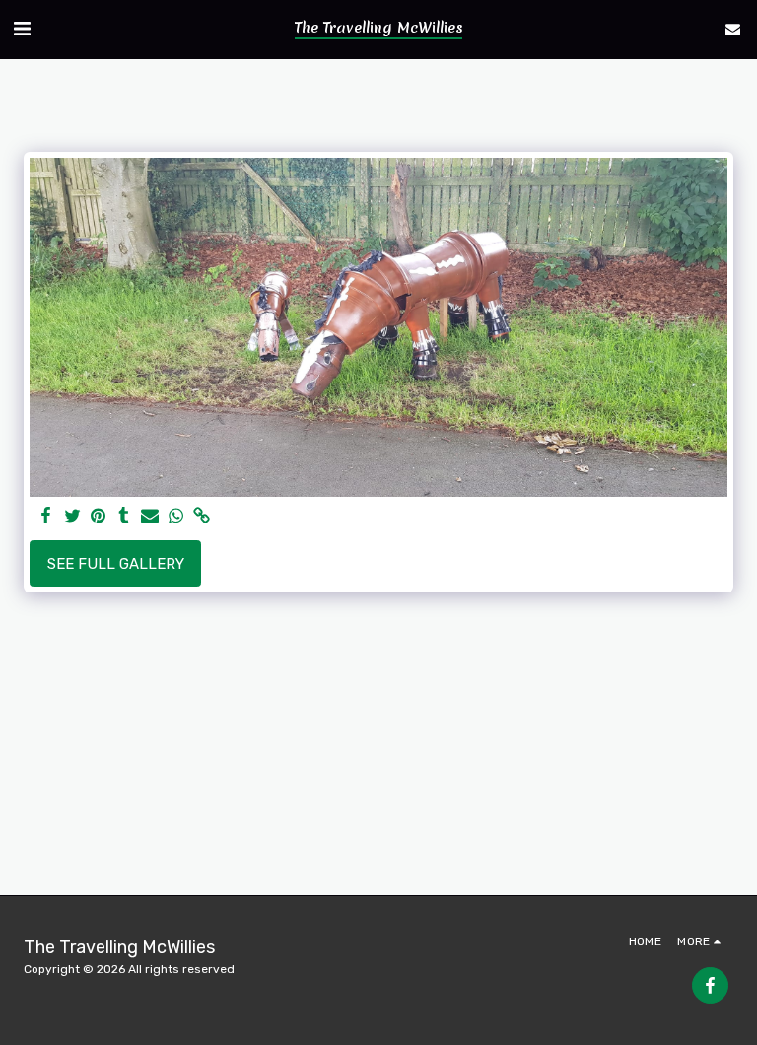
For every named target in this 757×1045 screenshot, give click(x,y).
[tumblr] (123, 516)
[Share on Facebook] (46, 516)
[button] (21, 28)
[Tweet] (72, 516)
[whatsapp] (176, 516)
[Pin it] (98, 516)
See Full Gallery (115, 564)
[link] (201, 516)
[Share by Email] (150, 516)
